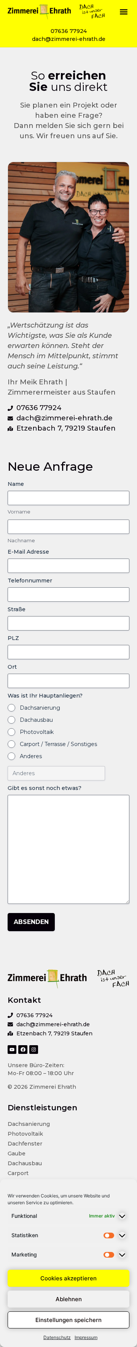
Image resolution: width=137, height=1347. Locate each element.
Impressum (86, 1337)
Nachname (21, 540)
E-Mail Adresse (28, 551)
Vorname (19, 512)
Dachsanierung (40, 707)
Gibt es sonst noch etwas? (44, 788)
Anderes (31, 756)
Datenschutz (57, 1337)
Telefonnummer (30, 580)
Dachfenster (25, 1143)
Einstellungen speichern (68, 1320)
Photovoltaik (37, 732)
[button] (123, 11)
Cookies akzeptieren (68, 1278)
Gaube (16, 1153)
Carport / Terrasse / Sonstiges (58, 744)
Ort (12, 666)
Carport (18, 1173)
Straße (16, 609)
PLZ (13, 638)
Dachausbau (36, 719)
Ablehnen (69, 1299)
